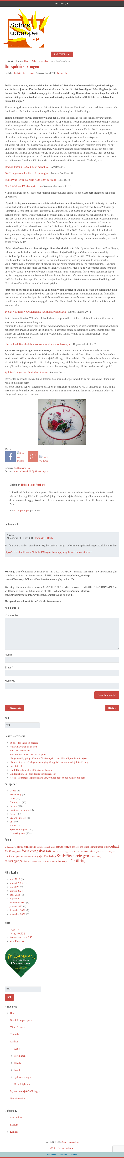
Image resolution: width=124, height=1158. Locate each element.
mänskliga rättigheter (107, 851)
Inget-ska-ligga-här (19, 809)
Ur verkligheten (17, 833)
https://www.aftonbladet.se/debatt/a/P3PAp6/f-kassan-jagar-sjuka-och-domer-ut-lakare (48, 552)
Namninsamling (18, 1098)
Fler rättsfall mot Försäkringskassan (23, 186)
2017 (34, 60)
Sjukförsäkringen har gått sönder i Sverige (26, 372)
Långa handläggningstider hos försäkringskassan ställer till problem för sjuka (48, 758)
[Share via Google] (33, 460)
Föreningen (15, 802)
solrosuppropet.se (16, 861)
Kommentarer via (21, 937)
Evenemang (15, 794)
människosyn (90, 851)
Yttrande (14, 1034)
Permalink (40, 537)
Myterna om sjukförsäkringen (25, 1091)
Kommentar (11, 615)
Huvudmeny (60, 3)
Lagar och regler (18, 817)
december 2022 (17, 902)
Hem (26, 60)
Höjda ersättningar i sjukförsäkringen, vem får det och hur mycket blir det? (47, 777)
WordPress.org (17, 941)
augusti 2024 (16, 890)
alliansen (9, 846)
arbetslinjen (63, 846)
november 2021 (17, 914)
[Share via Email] (44, 460)
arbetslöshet (79, 846)
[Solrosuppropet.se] (26, 49)
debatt (114, 846)
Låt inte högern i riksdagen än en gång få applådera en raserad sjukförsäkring (49, 762)
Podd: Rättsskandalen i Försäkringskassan (31, 769)
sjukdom (19, 856)
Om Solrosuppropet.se (21, 1020)
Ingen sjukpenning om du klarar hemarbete (26, 166)
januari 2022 (16, 906)
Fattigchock (16, 851)
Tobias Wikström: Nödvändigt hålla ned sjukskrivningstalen (35, 311)
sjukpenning (95, 856)
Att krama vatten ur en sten (23, 746)
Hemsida (10, 680)
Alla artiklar (16, 1117)
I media (13, 806)
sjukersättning (31, 856)
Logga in (14, 929)
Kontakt (14, 1131)
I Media (14, 1124)
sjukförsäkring (47, 856)
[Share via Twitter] (22, 460)
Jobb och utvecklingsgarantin (63, 851)
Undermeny (60, 54)
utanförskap (60, 861)
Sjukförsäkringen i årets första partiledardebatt (33, 773)
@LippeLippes (22, 510)
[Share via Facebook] (10, 460)
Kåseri (13, 813)
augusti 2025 (16, 883)
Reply (50, 537)
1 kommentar (61, 73)
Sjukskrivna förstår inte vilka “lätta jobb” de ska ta (30, 179)
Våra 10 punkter (18, 1027)
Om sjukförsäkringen (22, 66)
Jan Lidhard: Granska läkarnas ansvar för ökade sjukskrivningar (38, 344)
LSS (12, 821)
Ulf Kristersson (47, 861)
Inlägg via (17, 933)
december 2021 (17, 910)
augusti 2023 (16, 898)
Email (9, 667)
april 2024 (15, 894)
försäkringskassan (36, 851)
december (43, 60)
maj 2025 (14, 886)
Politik (13, 825)
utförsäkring (76, 860)
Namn (9, 654)
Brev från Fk (16, 766)
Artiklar (14, 1041)
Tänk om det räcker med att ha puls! (28, 754)
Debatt (13, 790)
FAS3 (12, 798)
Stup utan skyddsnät (20, 750)
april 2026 (15, 879)
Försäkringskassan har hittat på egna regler (26, 173)
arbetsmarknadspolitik (97, 846)
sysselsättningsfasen (34, 861)
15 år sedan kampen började (24, 742)
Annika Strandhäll (22, 471)
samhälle (9, 856)
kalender (77, 852)
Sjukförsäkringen (22, 467)
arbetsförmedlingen (46, 846)
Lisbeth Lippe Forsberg (25, 73)
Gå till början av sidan (60, 1148)
